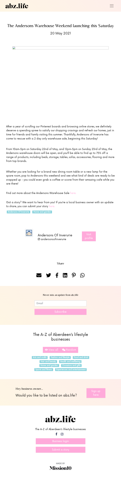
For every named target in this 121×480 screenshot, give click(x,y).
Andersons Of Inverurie (18, 212)
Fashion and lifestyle (60, 357)
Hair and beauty (48, 361)
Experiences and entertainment (71, 369)
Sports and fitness (43, 369)
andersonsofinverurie (53, 239)
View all (53, 349)
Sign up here (95, 393)
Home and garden (42, 212)
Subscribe (60, 311)
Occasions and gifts (71, 365)
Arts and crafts (39, 357)
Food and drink (81, 357)
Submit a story (60, 449)
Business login (60, 441)
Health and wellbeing (70, 361)
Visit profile (89, 236)
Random (70, 349)
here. (73, 193)
